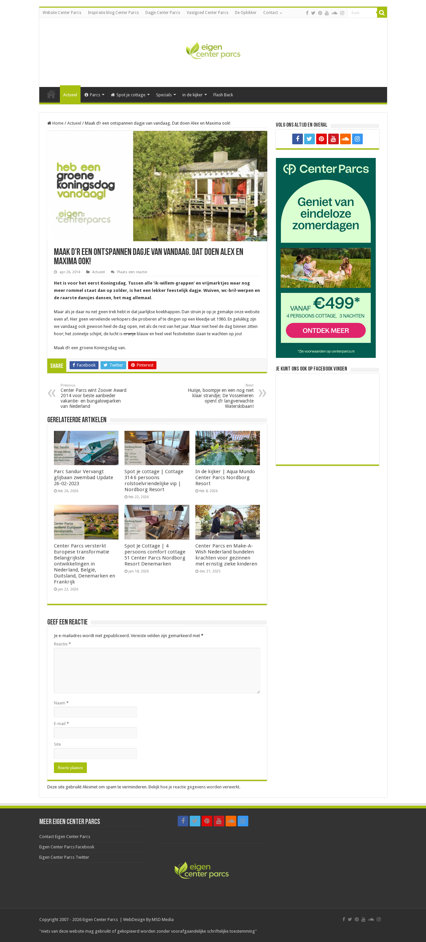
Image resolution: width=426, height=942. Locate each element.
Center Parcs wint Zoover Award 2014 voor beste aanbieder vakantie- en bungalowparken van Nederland (93, 396)
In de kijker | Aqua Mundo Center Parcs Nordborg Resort (225, 477)
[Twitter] (313, 13)
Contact (270, 12)
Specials (164, 94)
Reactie (62, 643)
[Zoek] (382, 13)
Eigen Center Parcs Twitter (64, 857)
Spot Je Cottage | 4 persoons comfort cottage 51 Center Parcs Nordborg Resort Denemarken (154, 555)
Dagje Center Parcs (162, 12)
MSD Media (163, 919)
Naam (61, 702)
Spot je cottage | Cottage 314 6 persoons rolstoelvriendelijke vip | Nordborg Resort (153, 480)
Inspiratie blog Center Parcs (113, 12)
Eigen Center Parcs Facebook (66, 846)
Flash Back (223, 94)
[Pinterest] (320, 13)
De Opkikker (246, 12)
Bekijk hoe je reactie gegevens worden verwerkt (193, 786)
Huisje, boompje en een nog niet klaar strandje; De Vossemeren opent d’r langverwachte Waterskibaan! (221, 396)
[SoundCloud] (334, 13)
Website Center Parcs (62, 12)
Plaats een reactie (132, 272)
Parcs (95, 94)
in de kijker (192, 94)
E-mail (61, 723)
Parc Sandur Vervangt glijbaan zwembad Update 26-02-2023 (83, 477)
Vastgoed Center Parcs (207, 12)
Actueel (70, 94)
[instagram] (342, 13)
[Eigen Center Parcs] (213, 51)
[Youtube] (326, 13)
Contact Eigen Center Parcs (64, 836)
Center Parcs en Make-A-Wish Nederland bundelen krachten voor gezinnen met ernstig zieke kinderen (226, 555)
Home (51, 94)
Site (57, 744)
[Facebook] (307, 13)
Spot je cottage (130, 94)
